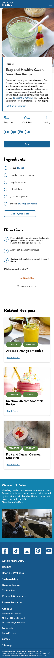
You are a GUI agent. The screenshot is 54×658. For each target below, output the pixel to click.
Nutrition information (16, 106)
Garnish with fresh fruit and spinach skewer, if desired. (29, 260)
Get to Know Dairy (13, 560)
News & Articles (11, 585)
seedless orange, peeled (22, 175)
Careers (6, 638)
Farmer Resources (12, 602)
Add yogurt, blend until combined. (24, 250)
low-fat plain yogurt (27, 203)
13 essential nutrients (23, 98)
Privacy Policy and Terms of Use (34, 655)
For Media (7, 628)
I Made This (28, 278)
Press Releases (9, 633)
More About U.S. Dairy (12, 502)
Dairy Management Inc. (14, 622)
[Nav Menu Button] (50, 4)
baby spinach (19, 182)
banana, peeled (19, 196)
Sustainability (10, 579)
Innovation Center (11, 613)
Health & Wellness (13, 572)
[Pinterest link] (38, 551)
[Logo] (7, 4)
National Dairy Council (13, 617)
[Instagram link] (27, 551)
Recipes (10, 64)
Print (27, 144)
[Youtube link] (49, 551)
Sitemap (7, 645)
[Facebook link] (5, 551)
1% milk (20, 168)
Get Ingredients (20, 214)
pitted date (16, 189)
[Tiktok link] (16, 551)
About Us (7, 608)
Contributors (8, 590)
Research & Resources (15, 596)
